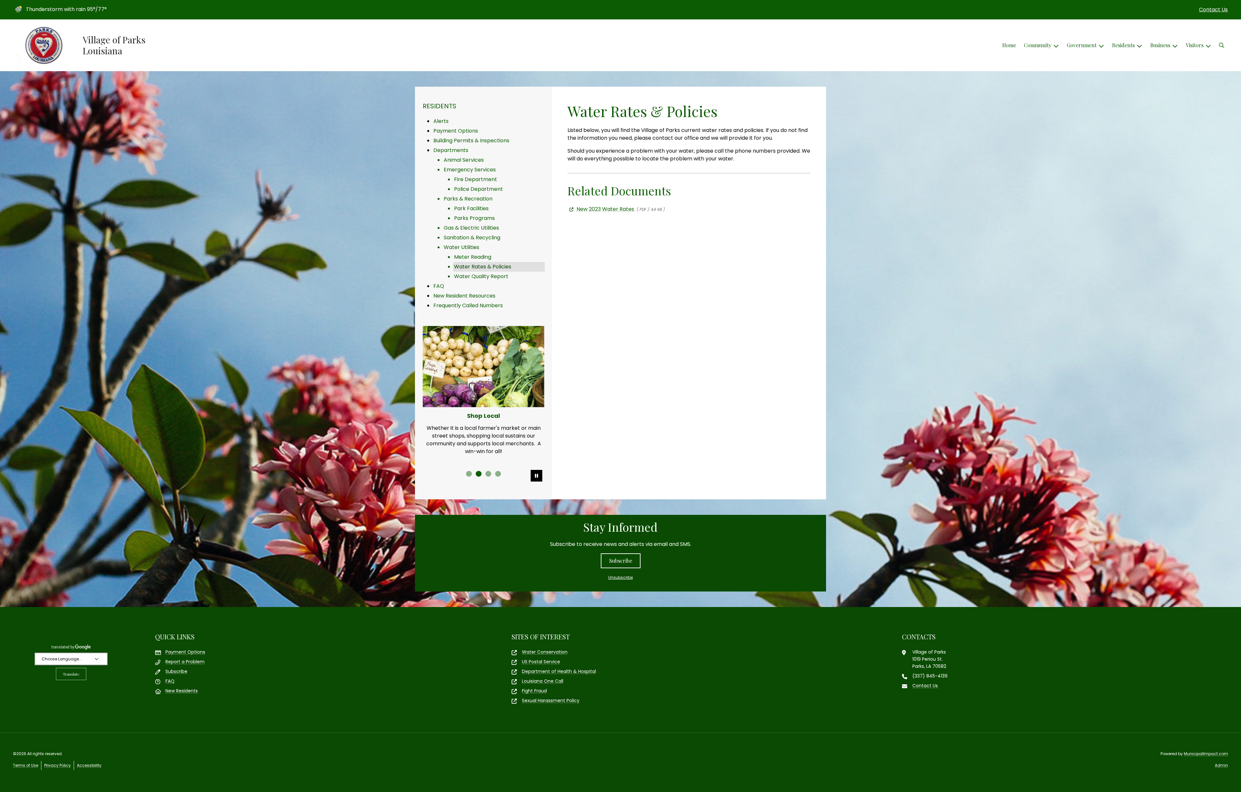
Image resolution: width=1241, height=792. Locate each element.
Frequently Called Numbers (468, 305)
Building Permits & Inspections (471, 140)
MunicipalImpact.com (1206, 753)
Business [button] (1160, 45)
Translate (71, 674)
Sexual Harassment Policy (550, 700)
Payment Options (455, 131)
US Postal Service (541, 661)
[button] (1221, 45)
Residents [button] (1123, 45)
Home (1009, 45)
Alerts (441, 121)
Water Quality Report (481, 276)
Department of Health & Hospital (559, 671)
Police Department (478, 189)
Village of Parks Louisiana (114, 45)
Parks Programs (474, 218)
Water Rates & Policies (482, 266)
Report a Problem (185, 661)
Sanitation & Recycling (472, 237)
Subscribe (620, 560)
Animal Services (464, 160)
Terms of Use (25, 765)
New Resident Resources (464, 295)
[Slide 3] (488, 474)
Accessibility (89, 765)
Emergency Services (470, 169)
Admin (1221, 765)
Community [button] (1037, 45)
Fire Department (475, 179)
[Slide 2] (478, 474)
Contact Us (1213, 9)
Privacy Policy (57, 765)
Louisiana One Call (542, 681)
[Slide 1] (469, 474)
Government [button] (1082, 45)
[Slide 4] (498, 474)
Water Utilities (461, 247)
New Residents (181, 691)
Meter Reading (472, 257)
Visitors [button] (1195, 45)
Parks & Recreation (468, 198)
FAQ (438, 286)
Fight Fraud (534, 691)
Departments (450, 150)
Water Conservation (544, 652)
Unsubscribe (620, 577)
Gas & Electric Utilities (471, 228)
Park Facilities (471, 208)
